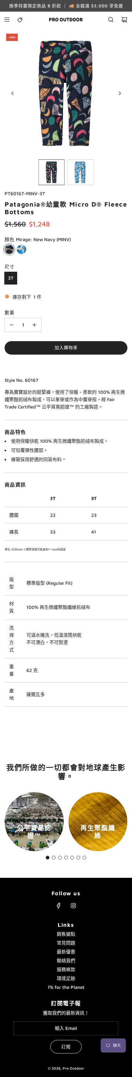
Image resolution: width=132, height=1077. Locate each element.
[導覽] (7, 19)
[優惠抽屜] (20, 19)
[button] (12, 93)
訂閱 (66, 1046)
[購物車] (124, 19)
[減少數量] (11, 325)
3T (11, 278)
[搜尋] (111, 19)
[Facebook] (58, 905)
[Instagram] (73, 905)
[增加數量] (34, 325)
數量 (9, 312)
